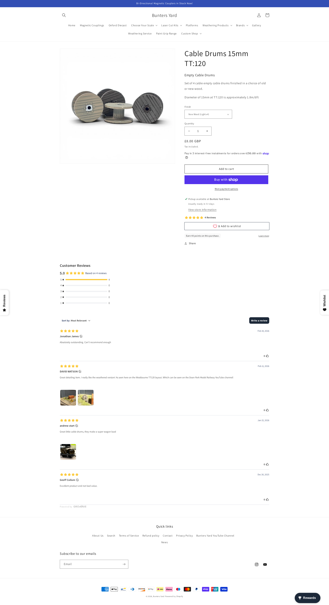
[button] (64, 15)
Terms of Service (129, 535)
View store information (202, 209)
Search (111, 535)
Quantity (189, 123)
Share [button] (192, 243)
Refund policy (150, 535)
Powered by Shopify (174, 596)
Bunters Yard (158, 596)
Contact (167, 535)
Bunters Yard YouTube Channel (215, 535)
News (164, 542)
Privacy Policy (184, 535)
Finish (187, 106)
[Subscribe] (124, 564)
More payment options (226, 188)
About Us (98, 535)
